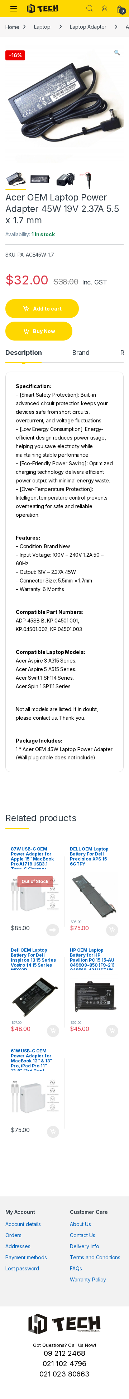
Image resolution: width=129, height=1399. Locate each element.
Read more (52, 930)
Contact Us (82, 1235)
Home (12, 27)
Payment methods (26, 1257)
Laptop (42, 27)
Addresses (17, 1246)
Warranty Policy (88, 1279)
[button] (117, 52)
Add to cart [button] (112, 930)
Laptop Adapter (88, 27)
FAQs (76, 1268)
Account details (23, 1224)
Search (90, 9)
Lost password (22, 1268)
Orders (13, 1235)
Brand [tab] (80, 352)
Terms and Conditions (95, 1257)
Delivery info (84, 1246)
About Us (80, 1224)
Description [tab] (23, 352)
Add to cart (47, 309)
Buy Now (44, 331)
